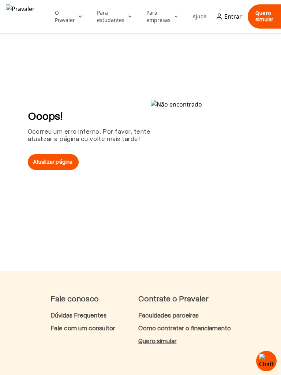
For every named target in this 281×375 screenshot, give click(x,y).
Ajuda (199, 16)
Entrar (233, 16)
